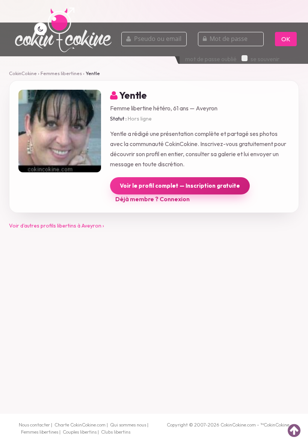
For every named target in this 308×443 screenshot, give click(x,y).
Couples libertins (80, 432)
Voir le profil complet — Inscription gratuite (180, 185)
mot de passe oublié (211, 59)
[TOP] (294, 430)
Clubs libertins (115, 432)
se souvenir (265, 59)
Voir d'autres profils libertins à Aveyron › (56, 225)
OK (285, 39)
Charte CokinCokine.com (80, 425)
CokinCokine (23, 73)
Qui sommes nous (128, 425)
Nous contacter (34, 425)
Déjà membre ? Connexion (152, 199)
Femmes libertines (61, 73)
